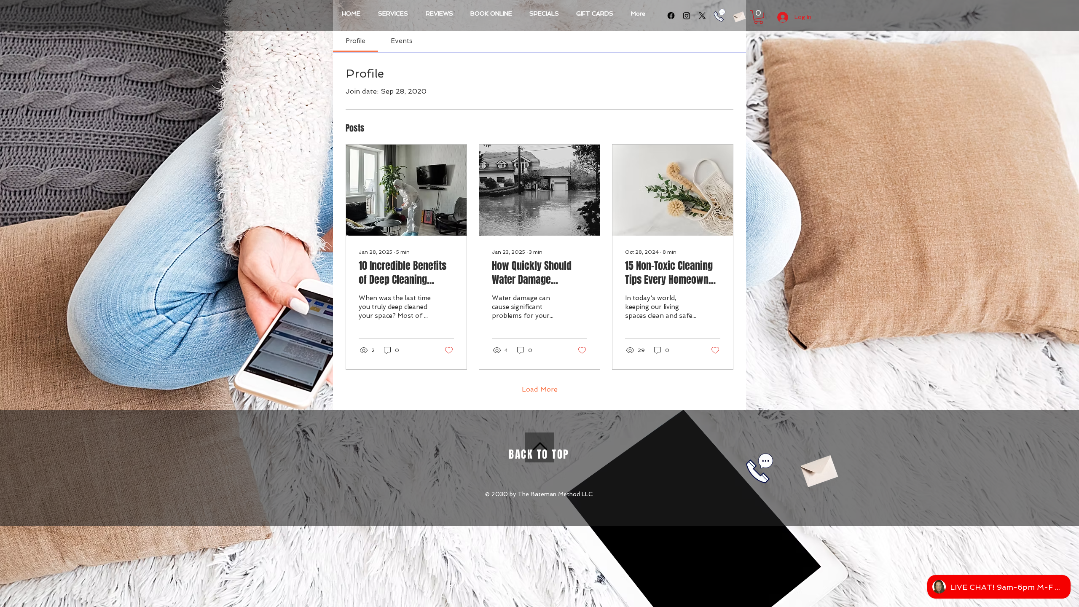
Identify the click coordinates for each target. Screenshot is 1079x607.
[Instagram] (686, 15)
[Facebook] (671, 15)
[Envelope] (739, 15)
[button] (758, 17)
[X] (702, 15)
